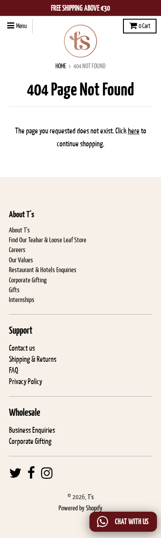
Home (60, 66)
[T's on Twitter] (15, 473)
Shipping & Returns (32, 359)
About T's (19, 230)
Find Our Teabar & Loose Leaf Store (47, 240)
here (134, 131)
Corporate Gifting (28, 280)
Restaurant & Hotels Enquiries (42, 269)
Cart (144, 26)
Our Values (21, 260)
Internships (21, 299)
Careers (17, 249)
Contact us (22, 348)
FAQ (13, 370)
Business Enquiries (32, 430)
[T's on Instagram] (47, 473)
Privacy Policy (25, 381)
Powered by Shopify (80, 508)
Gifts (14, 290)
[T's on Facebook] (31, 473)
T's (91, 496)
